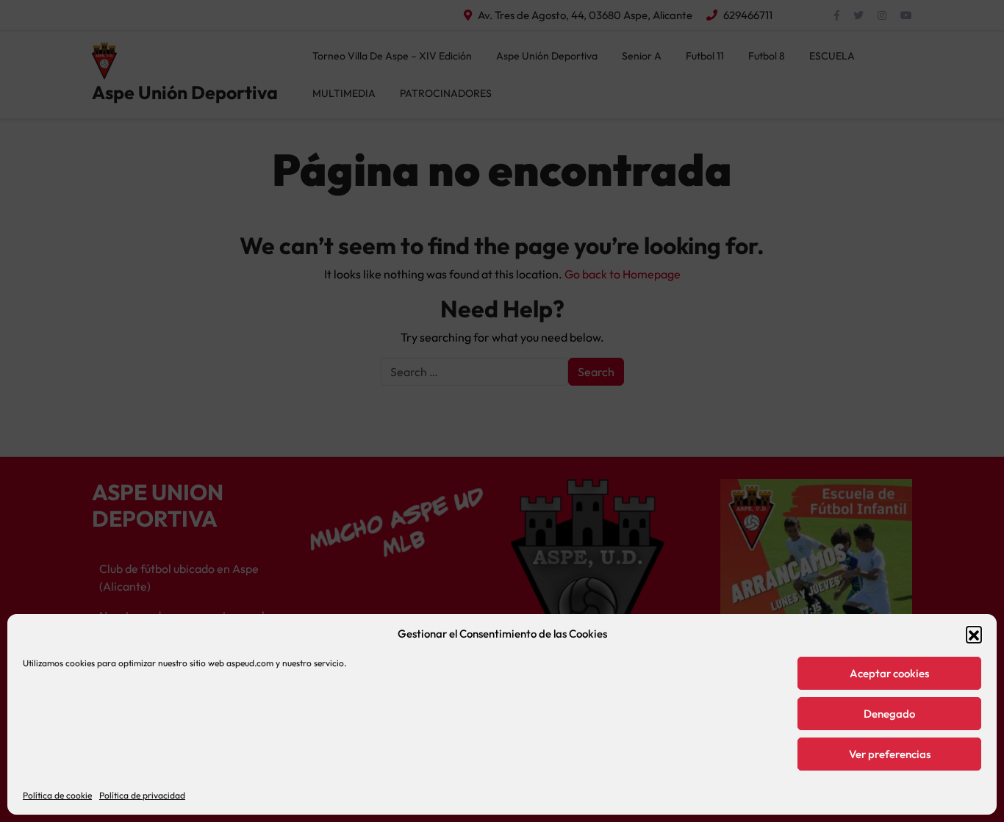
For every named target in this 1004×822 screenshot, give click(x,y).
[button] (974, 634)
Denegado (889, 714)
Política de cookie (57, 795)
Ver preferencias (890, 754)
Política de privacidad (142, 795)
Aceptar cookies (889, 673)
